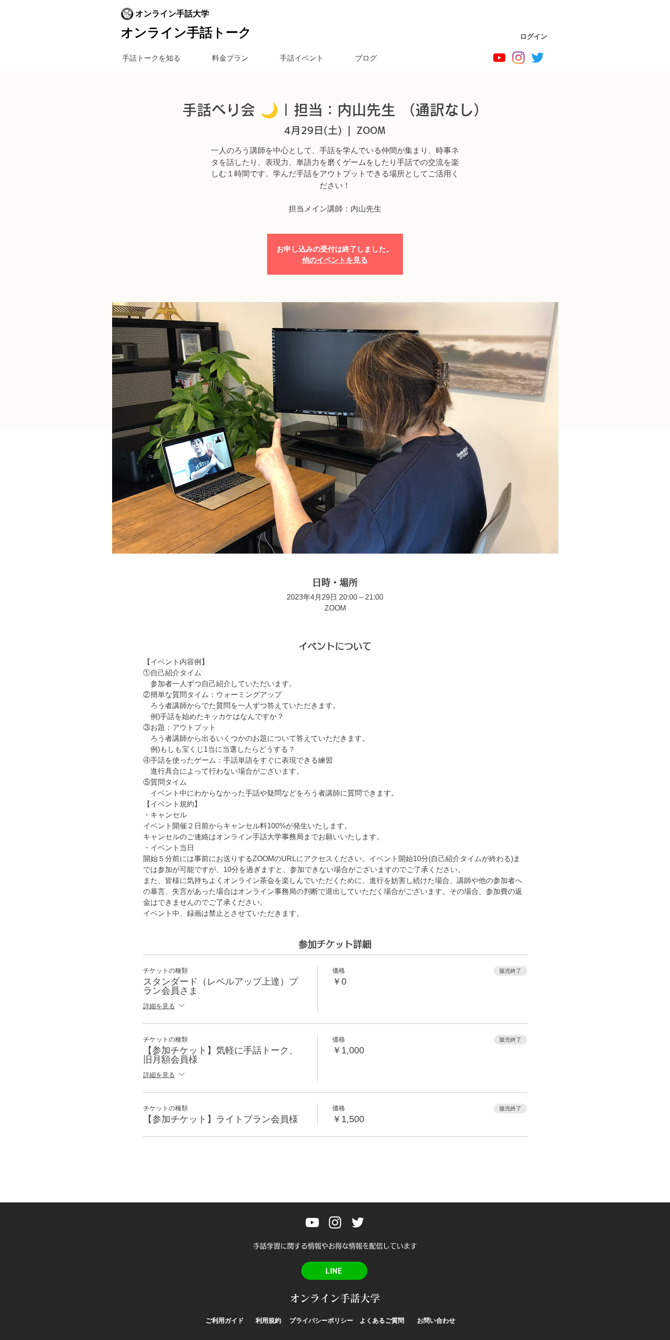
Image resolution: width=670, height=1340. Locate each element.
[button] (151, 58)
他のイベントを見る (335, 259)
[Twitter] (537, 57)
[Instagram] (518, 57)
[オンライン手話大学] (499, 57)
